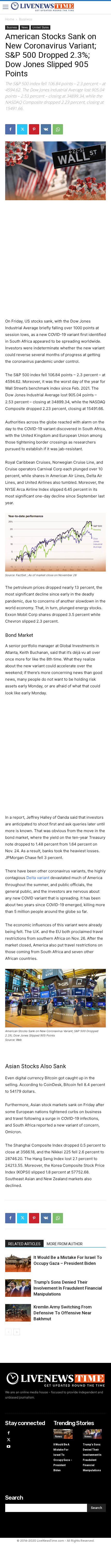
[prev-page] (8, 1332)
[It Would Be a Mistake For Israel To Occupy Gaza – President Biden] (18, 1263)
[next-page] (16, 1332)
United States (40, 27)
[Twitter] (22, 129)
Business (25, 19)
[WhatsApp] (58, 129)
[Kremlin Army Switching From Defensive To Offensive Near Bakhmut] (18, 1313)
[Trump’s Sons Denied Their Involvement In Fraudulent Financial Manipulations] (18, 1288)
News (24, 27)
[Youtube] (8, 1446)
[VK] (46, 129)
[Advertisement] (55, 262)
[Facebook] (10, 129)
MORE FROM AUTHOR (65, 1244)
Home (9, 19)
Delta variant (37, 877)
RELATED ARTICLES (24, 1244)
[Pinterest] (34, 129)
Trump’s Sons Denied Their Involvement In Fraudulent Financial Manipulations (68, 1288)
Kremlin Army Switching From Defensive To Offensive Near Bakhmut (63, 1312)
